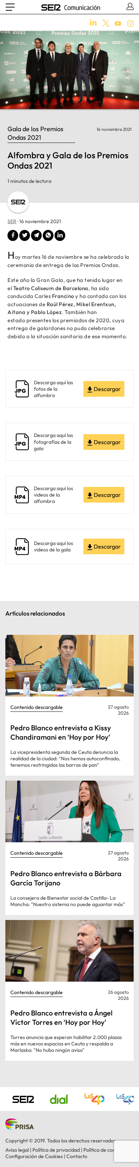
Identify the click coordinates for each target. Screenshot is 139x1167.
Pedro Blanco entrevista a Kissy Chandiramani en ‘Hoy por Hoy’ (60, 732)
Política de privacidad (56, 1150)
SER (11, 221)
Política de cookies (103, 1150)
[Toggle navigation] (10, 7)
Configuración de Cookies (34, 1156)
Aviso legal (17, 1150)
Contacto (76, 1156)
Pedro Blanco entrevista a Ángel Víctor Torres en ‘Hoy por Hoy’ (61, 1017)
